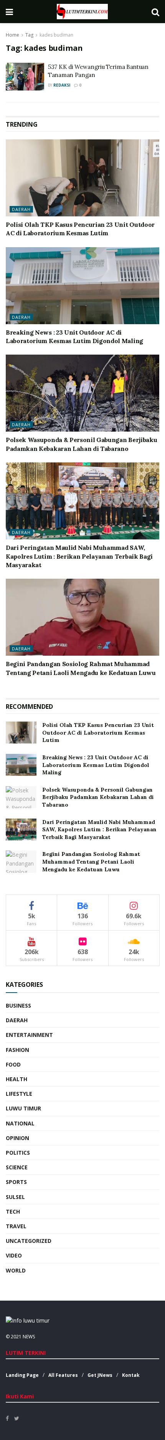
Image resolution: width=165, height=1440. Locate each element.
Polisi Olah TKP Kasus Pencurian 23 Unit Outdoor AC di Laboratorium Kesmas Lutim (98, 732)
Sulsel (15, 1197)
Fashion (17, 1049)
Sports (16, 1181)
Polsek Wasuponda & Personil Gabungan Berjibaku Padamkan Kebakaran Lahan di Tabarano (98, 797)
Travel (16, 1226)
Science (17, 1167)
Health (16, 1079)
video (14, 1255)
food (13, 1064)
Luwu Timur (23, 1108)
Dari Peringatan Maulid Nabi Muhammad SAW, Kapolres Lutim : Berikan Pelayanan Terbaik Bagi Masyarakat (79, 556)
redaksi (61, 85)
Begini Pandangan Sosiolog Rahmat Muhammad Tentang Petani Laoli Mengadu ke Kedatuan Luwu (91, 861)
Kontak (131, 1375)
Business (18, 1005)
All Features (63, 1375)
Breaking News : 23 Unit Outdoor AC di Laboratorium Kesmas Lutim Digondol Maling (95, 765)
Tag (29, 35)
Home (12, 35)
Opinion (17, 1138)
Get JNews (99, 1375)
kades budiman (56, 35)
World (16, 1270)
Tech (13, 1211)
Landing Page (22, 1375)
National (20, 1123)
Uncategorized (28, 1240)
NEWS (29, 1336)
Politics (18, 1152)
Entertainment (29, 1034)
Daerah (21, 209)
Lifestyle (19, 1093)
